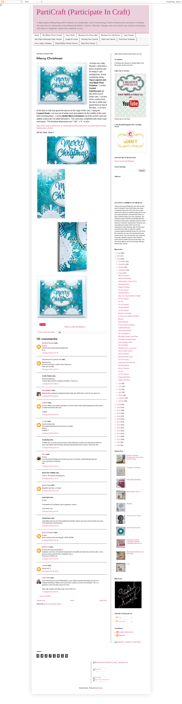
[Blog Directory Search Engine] (101, 679)
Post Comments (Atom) (53, 604)
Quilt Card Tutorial (108, 39)
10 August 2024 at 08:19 (50, 384)
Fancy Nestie (70, 35)
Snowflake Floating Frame (127, 339)
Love (128, 564)
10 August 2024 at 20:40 (50, 571)
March (120, 395)
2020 (119, 413)
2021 (119, 410)
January (121, 401)
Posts (119, 617)
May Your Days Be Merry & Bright (129, 296)
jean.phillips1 (46, 390)
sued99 (44, 565)
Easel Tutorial (129, 35)
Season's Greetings (124, 278)
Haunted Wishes (123, 284)
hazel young (46, 485)
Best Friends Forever (134, 528)
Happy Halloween (124, 377)
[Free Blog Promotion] (97, 677)
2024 (119, 259)
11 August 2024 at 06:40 (50, 592)
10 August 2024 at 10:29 (50, 466)
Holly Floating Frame (125, 342)
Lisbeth (44, 403)
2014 (119, 431)
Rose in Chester (47, 532)
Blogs (94, 681)
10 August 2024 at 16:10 (50, 540)
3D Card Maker (123, 345)
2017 (119, 422)
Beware (120, 319)
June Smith (46, 578)
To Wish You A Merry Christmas (128, 316)
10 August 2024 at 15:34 (50, 491)
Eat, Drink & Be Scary (125, 357)
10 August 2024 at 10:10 (50, 448)
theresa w (45, 547)
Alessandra (103, 681)
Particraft (122, 635)
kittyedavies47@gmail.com (51, 359)
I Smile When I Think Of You (127, 281)
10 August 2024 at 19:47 (50, 559)
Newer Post (41, 600)
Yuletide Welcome (124, 328)
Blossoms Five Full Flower (110, 35)
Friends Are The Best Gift (126, 362)
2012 (119, 436)
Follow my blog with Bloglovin (74, 327)
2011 (119, 439)
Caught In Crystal (71, 39)
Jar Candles (95, 671)
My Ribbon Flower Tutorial (52, 35)
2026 (119, 253)
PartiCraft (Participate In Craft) (83, 12)
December (122, 261)
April (120, 392)
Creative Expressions (126, 632)
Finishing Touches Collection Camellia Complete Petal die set (134, 541)
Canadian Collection (133, 467)
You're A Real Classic (125, 351)
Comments (121, 621)
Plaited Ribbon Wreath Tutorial (66, 43)
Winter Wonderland (124, 330)
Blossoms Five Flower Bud (87, 35)
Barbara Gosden (48, 343)
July (120, 383)
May (120, 389)
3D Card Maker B (124, 333)
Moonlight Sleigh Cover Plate (128, 336)
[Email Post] (59, 332)
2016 (119, 425)
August (121, 273)
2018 (119, 419)
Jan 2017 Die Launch (134, 516)
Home (37, 35)
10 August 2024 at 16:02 (50, 526)
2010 (119, 442)
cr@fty (44, 421)
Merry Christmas (123, 275)
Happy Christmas (124, 287)
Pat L (44, 454)
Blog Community (102, 667)
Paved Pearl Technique (127, 39)
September (122, 270)
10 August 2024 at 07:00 (50, 353)
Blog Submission (101, 671)
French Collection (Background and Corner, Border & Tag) (135, 457)
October (121, 267)
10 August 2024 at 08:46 (50, 396)
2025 (119, 256)
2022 (119, 407)
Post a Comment (45, 596)
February (121, 398)
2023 (119, 404)
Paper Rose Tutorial (88, 43)
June (120, 386)
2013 (119, 433)
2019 (119, 416)
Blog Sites (102, 676)
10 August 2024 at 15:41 (50, 511)
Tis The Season (123, 290)
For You (120, 301)
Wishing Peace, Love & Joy (127, 348)
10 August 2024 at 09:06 (50, 415)
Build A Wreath (123, 322)
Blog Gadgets (98, 681)
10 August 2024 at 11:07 (50, 478)
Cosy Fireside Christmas (126, 325)
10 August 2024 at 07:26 (50, 369)
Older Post (102, 600)
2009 (119, 445)
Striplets (129, 504)
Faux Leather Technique (43, 43)
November (122, 264)
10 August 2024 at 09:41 (50, 433)
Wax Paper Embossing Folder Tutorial (48, 39)
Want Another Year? (133, 492)
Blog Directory (96, 667)
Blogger (100, 688)
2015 (119, 428)
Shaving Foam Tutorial (89, 39)
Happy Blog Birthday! (134, 479)
